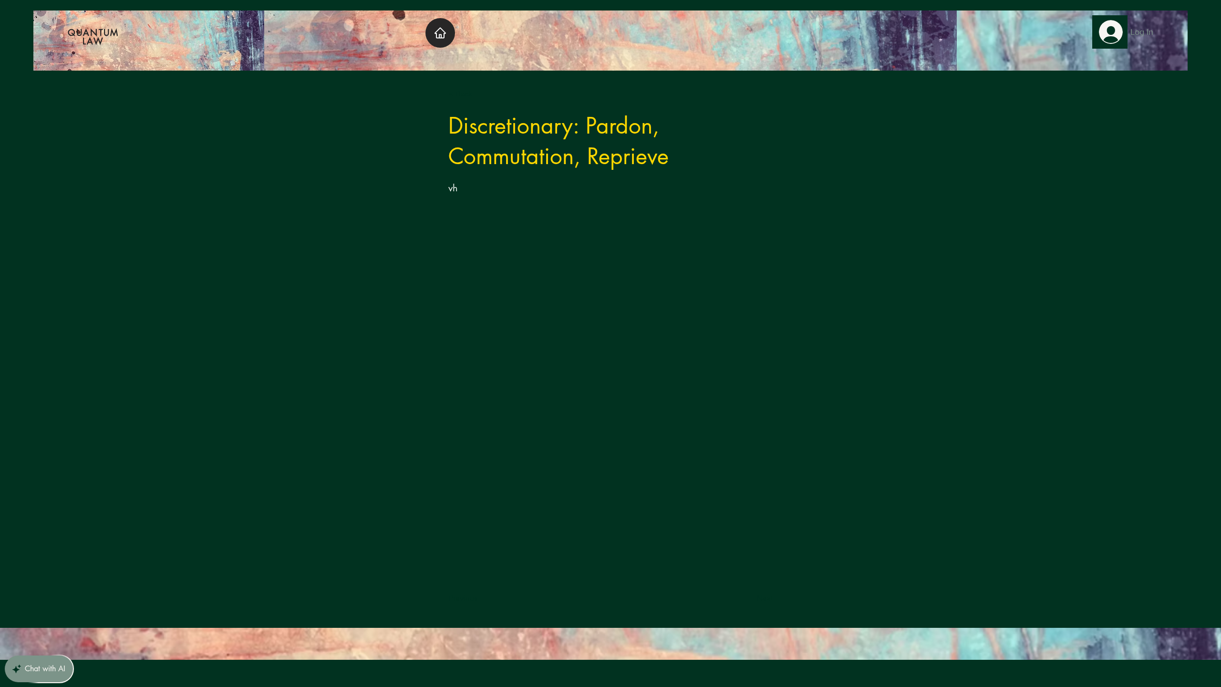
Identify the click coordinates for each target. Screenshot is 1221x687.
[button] (480, 94)
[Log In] (1110, 32)
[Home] (440, 33)
